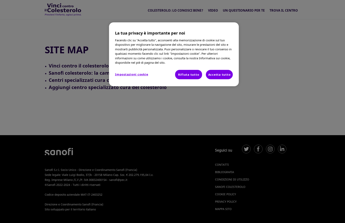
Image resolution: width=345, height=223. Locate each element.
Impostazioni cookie (131, 74)
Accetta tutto (219, 74)
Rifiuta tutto (188, 74)
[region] (174, 54)
